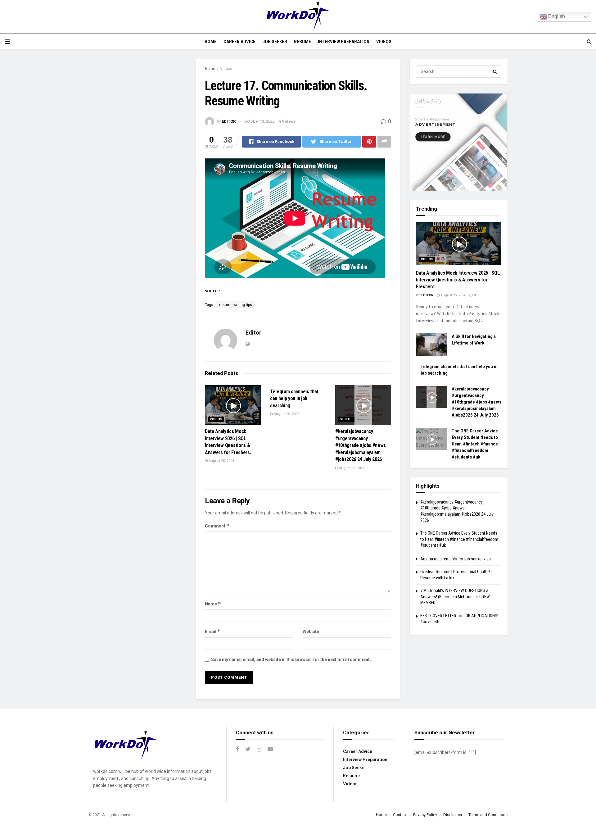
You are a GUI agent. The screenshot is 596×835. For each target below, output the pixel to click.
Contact (400, 814)
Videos (383, 41)
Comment (217, 526)
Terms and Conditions (488, 814)
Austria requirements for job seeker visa (455, 558)
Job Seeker (274, 41)
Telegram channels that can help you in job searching (294, 398)
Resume (302, 41)
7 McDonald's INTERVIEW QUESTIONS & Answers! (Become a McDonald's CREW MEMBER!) (455, 596)
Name (213, 604)
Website (311, 631)
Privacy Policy (425, 814)
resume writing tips (235, 305)
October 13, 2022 (259, 121)
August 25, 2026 (221, 461)
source (212, 290)
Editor (229, 121)
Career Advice (239, 41)
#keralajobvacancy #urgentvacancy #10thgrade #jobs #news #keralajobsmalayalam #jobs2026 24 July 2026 (360, 445)
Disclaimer (452, 814)
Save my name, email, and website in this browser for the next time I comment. (291, 659)
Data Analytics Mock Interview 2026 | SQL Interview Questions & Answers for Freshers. (457, 280)
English (556, 16)
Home (211, 41)
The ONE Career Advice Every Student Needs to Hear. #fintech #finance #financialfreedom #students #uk (475, 444)
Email (212, 631)
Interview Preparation (343, 41)
